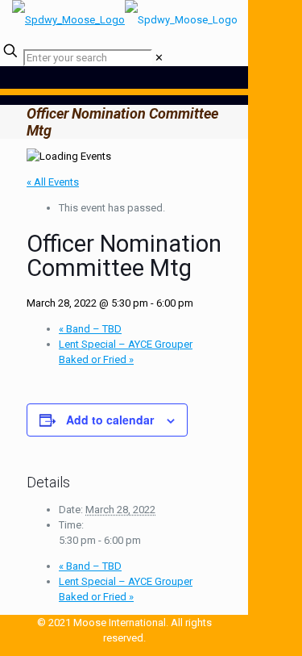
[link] (159, 58)
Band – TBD (90, 329)
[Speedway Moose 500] (125, 20)
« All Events (53, 182)
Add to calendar (110, 420)
